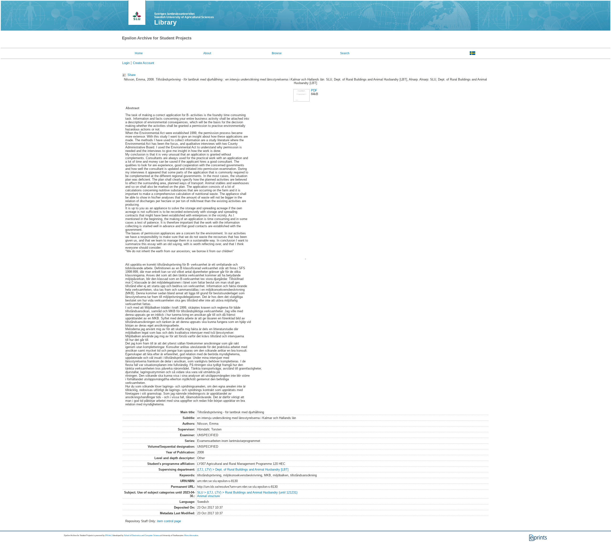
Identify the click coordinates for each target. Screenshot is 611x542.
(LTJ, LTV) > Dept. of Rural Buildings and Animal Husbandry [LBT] (243, 469)
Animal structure (208, 496)
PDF (314, 90)
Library (165, 22)
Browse (277, 53)
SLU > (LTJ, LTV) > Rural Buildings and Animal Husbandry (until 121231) (247, 492)
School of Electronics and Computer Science (142, 535)
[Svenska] (472, 53)
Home (139, 53)
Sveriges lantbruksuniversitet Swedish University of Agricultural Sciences (184, 15)
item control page (169, 521)
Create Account (143, 63)
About (207, 53)
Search (344, 53)
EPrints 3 (108, 535)
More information (191, 535)
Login (126, 63)
